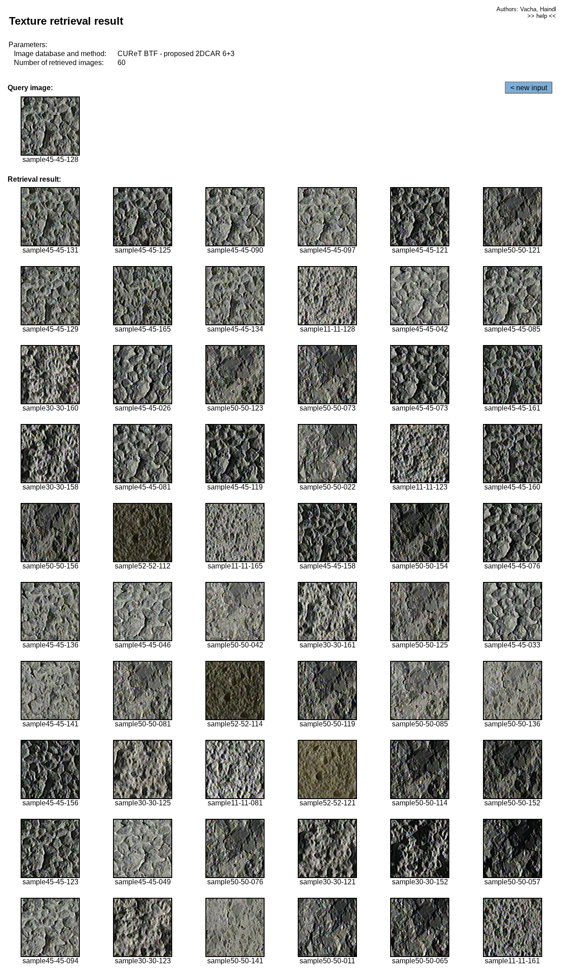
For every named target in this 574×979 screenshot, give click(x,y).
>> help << (541, 16)
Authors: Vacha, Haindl (526, 9)
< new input (528, 88)
